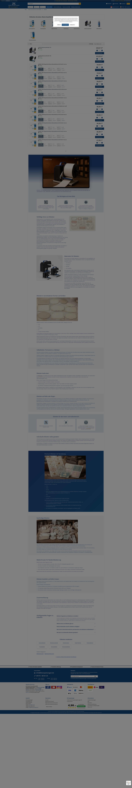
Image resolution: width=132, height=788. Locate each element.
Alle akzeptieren (65, 24)
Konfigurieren (72, 24)
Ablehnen (59, 24)
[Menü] (130, 781)
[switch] (129, 784)
